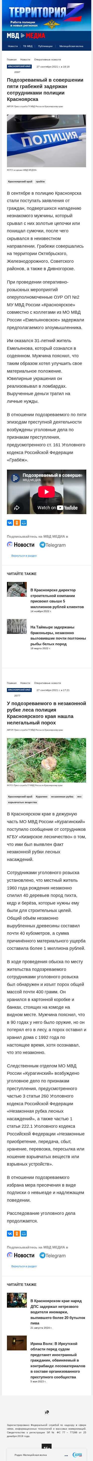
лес (79, 796)
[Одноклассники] (17, 523)
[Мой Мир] (24, 523)
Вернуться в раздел (23, 555)
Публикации (45, 46)
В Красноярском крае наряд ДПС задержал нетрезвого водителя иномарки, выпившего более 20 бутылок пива (58, 1312)
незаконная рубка (62, 796)
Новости (13, 46)
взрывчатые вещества (22, 802)
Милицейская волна (71, 46)
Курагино (41, 796)
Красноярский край (20, 181)
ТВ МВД (27, 46)
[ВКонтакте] (10, 523)
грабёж (40, 181)
